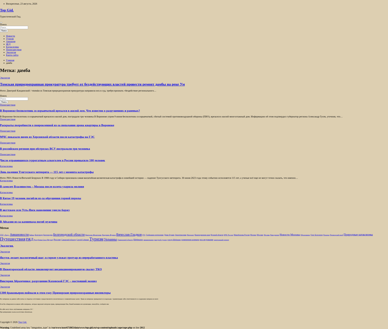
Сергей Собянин (82, 240)
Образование (305, 235)
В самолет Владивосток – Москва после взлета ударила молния (42, 186)
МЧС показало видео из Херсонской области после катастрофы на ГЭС (47, 136)
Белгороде (39, 235)
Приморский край (336, 235)
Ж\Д (8, 44)
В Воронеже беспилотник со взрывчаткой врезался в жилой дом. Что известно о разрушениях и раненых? (70, 110)
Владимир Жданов (109, 235)
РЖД (29, 239)
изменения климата (190, 239)
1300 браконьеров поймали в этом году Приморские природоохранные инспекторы (55, 292)
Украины (110, 239)
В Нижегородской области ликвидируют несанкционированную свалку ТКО (51, 269)
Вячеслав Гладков (129, 234)
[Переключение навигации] (1, 22)
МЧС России (228, 235)
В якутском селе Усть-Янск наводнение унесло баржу (35, 210)
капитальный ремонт (221, 240)
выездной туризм (160, 240)
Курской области (217, 235)
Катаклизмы (12, 47)
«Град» (6, 235)
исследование (206, 239)
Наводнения (274, 235)
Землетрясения (180, 235)
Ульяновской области (125, 240)
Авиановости (19, 234)
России (57, 239)
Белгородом (48, 235)
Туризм (10, 38)
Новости (10, 36)
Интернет (190, 235)
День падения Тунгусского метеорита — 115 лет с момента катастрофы (47, 172)
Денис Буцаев (169, 235)
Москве (260, 235)
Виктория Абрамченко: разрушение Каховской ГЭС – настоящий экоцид (48, 281)
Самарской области (68, 240)
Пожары (326, 235)
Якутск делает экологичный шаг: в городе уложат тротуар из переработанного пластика (59, 257)
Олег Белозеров (317, 235)
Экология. (7, 245)
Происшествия (13, 49)
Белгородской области (69, 234)
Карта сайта (12, 55)
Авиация (10, 41)
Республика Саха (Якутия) (43, 240)
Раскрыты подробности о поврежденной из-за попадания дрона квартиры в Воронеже (57, 125)
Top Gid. (7, 10)
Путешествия (12, 238)
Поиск (3, 24)
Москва (253, 235)
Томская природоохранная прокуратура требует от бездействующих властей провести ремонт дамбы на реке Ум (92, 84)
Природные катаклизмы (358, 234)
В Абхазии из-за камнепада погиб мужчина (28, 221)
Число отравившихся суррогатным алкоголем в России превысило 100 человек (52, 160)
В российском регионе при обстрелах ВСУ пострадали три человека (45, 148)
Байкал (31, 235)
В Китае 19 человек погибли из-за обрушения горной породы (40, 198)
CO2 (1, 235)
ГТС (143, 235)
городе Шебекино (174, 240)
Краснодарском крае (202, 235)
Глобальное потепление (155, 235)
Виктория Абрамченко (93, 235)
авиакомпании (149, 240)
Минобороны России (242, 235)
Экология (11, 52)
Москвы (267, 235)
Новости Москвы (290, 234)
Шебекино (138, 240)
